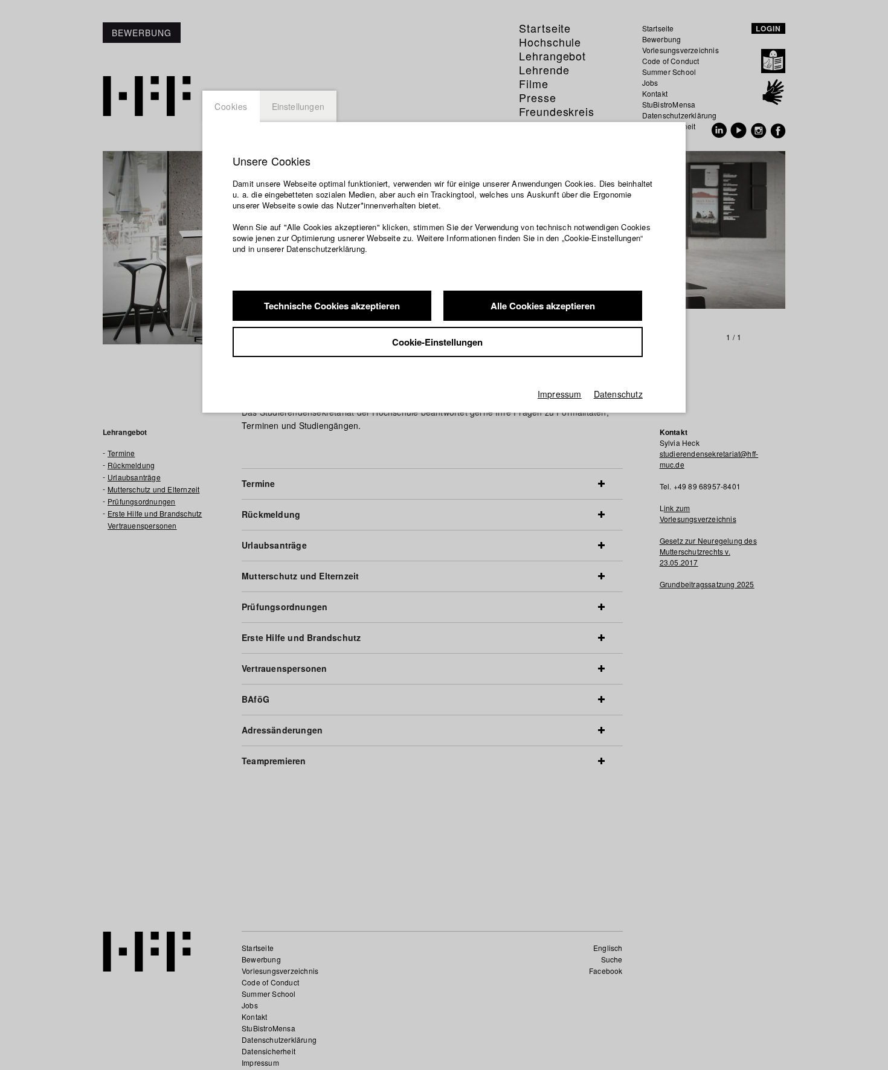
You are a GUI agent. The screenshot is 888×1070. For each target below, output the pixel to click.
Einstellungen (298, 106)
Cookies (231, 106)
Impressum (560, 394)
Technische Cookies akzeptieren (332, 305)
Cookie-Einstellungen (437, 342)
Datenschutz (618, 394)
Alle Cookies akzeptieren (543, 305)
